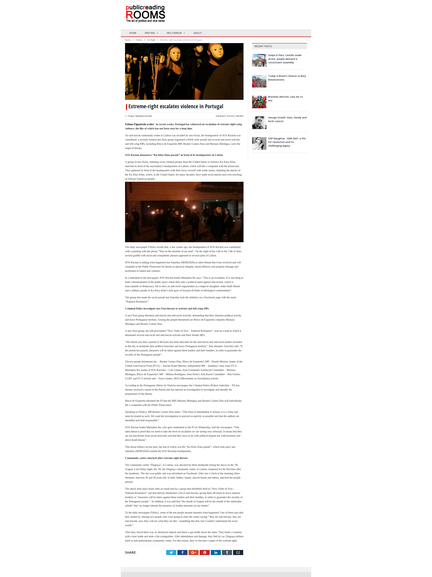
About (198, 32)
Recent (240, 116)
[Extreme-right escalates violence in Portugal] (184, 72)
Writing (150, 32)
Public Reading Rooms (140, 116)
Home (132, 32)
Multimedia (174, 32)
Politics (231, 116)
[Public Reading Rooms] (145, 16)
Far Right (221, 116)
